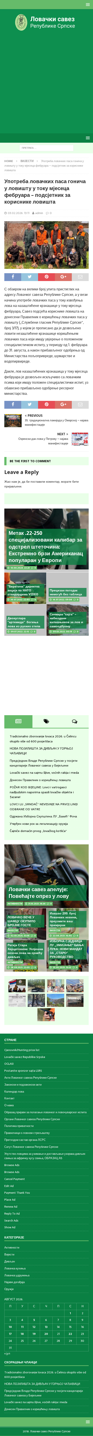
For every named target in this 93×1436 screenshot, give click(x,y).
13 (46, 1327)
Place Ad (9, 1199)
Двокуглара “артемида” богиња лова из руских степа (24, 622)
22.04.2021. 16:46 (62, 935)
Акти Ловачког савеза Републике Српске (30, 1077)
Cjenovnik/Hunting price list (22, 1050)
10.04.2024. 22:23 (20, 568)
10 (10, 1327)
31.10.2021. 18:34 (36, 903)
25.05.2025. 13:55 (62, 967)
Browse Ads (11, 1165)
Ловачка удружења (16, 1275)
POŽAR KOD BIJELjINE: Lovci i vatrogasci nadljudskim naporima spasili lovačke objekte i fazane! (42, 792)
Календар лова (14, 1091)
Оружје (9, 1289)
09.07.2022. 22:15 (20, 631)
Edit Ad (9, 1186)
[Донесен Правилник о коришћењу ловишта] (17, 1000)
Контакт (9, 1098)
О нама (9, 1105)
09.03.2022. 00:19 (62, 631)
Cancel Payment (14, 1179)
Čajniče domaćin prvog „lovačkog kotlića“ (38, 830)
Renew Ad (10, 1206)
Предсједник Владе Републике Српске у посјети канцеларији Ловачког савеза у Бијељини (43, 763)
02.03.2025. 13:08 (20, 935)
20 (46, 1334)
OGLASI (9, 1063)
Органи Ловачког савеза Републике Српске (32, 1119)
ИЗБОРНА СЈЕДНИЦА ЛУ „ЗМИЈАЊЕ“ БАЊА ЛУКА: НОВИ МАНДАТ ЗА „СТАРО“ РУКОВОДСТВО (67, 949)
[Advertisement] (46, 82)
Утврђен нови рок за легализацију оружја (39, 823)
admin (39, 213)
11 (22, 1327)
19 (33, 1334)
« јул (7, 1353)
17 (10, 1334)
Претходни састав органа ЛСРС (25, 1140)
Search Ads (11, 1220)
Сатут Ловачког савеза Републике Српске (31, 1147)
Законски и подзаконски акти (23, 1084)
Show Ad (9, 1227)
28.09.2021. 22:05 (20, 967)
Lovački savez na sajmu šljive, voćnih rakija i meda (44, 772)
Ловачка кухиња (15, 1268)
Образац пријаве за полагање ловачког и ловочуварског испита (45, 1112)
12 (33, 1327)
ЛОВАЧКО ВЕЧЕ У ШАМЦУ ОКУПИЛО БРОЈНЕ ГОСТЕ (21, 921)
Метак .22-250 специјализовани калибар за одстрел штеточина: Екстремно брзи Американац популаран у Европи (46, 546)
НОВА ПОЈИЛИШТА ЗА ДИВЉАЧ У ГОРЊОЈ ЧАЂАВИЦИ (42, 1384)
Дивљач (9, 1261)
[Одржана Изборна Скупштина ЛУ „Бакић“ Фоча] (74, 1000)
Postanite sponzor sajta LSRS (23, 1070)
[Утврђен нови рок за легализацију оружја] (46, 1014)
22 (70, 1334)
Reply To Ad (12, 1213)
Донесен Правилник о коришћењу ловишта (40, 780)
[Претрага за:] (46, 147)
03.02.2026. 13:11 (18, 213)
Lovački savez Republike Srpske (24, 1057)
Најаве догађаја (14, 1282)
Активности (11, 1247)
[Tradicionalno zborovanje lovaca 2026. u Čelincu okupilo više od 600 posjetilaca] (17, 985)
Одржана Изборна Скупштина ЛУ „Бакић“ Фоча (43, 816)
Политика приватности (19, 1126)
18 (22, 1334)
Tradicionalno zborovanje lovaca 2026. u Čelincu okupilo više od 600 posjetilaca (43, 738)
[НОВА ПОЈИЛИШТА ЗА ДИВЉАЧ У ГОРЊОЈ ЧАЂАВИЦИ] (36, 985)
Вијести (9, 1254)
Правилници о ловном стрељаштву (27, 1133)
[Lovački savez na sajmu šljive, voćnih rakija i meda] (74, 985)
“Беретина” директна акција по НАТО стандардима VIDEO (24, 590)
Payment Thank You (17, 1192)
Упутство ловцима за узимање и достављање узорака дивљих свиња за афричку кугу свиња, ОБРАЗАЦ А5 (44, 1156)
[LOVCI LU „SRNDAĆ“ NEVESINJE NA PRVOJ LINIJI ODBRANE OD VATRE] (55, 1000)
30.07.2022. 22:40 (20, 599)
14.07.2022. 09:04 (62, 599)
